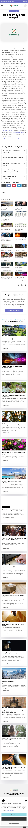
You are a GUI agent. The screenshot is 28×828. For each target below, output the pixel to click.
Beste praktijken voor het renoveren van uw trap (13, 625)
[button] (26, 800)
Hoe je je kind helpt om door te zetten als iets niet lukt (13, 396)
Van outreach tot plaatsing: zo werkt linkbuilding (19, 229)
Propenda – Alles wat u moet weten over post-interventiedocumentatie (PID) (13, 510)
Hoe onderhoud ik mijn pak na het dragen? (14, 151)
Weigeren (14, 818)
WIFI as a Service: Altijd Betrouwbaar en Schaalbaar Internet (13, 567)
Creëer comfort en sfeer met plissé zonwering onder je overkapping (11, 424)
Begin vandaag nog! (14, 295)
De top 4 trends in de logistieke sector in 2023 (13, 596)
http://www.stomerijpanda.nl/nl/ (10, 139)
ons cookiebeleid (10, 810)
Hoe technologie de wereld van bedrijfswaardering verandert (10, 653)
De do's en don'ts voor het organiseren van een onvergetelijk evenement (14, 539)
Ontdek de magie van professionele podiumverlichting (19, 279)
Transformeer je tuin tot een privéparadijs (13, 452)
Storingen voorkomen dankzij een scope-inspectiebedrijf (19, 208)
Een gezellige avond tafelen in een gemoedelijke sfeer (5, 259)
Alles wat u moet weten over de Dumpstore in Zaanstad (6, 279)
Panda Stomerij (7, 130)
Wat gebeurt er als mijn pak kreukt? (14, 164)
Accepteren (14, 814)
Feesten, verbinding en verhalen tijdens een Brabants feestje (20, 269)
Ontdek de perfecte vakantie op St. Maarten (11, 481)
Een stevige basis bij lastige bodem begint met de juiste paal (7, 208)
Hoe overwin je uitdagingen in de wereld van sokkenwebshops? (13, 768)
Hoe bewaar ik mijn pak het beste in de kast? (14, 158)
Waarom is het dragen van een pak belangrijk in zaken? (14, 171)
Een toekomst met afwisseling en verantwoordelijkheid (6, 269)
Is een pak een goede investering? (14, 177)
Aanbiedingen (14, 11)
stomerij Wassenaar (18, 132)
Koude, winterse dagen (8, 681)
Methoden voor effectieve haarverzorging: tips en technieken (13, 739)
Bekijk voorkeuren (14, 823)
